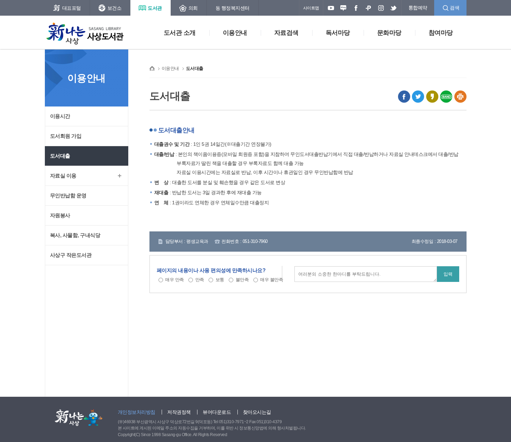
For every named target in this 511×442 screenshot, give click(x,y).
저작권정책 (179, 412)
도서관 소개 (180, 32)
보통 (220, 279)
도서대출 (60, 156)
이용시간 (60, 116)
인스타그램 (381, 8)
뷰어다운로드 (217, 412)
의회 (193, 8)
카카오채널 (368, 8)
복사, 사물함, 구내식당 (75, 235)
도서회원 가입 (66, 136)
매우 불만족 (271, 279)
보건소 (114, 8)
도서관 (155, 8)
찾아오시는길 (257, 412)
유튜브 (331, 8)
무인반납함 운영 (68, 195)
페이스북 (356, 8)
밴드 (446, 96)
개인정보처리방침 (136, 412)
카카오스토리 (432, 96)
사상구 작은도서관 (71, 255)
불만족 (242, 279)
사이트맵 (311, 8)
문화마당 (389, 32)
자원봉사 (60, 215)
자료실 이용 (63, 176)
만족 (199, 279)
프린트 (460, 96)
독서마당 (338, 32)
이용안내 (235, 32)
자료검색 (286, 32)
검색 (455, 7)
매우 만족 (174, 279)
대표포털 (71, 8)
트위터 (393, 8)
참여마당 (441, 32)
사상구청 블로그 (343, 8)
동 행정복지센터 (233, 8)
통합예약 (417, 7)
